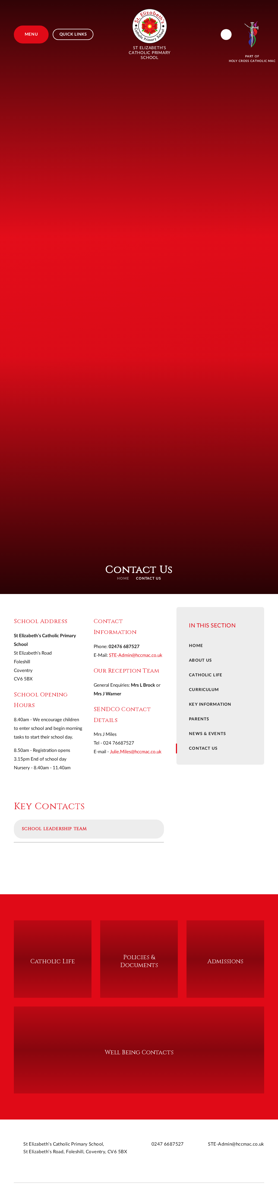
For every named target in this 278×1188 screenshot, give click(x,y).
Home (123, 578)
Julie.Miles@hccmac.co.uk (136, 751)
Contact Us (148, 578)
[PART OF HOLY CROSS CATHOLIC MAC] (252, 34)
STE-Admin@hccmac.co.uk (135, 655)
